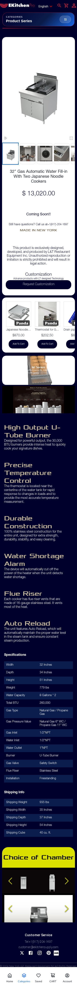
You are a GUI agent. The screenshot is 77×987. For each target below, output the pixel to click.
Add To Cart (18, 344)
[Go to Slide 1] (10, 154)
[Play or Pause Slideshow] (5, 138)
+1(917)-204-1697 (57, 224)
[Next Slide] (67, 881)
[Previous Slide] (10, 881)
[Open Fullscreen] (71, 138)
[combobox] (47, 6)
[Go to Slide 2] (27, 154)
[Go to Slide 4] (61, 154)
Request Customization (38, 284)
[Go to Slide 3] (44, 154)
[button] (38, 90)
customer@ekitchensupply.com (39, 947)
